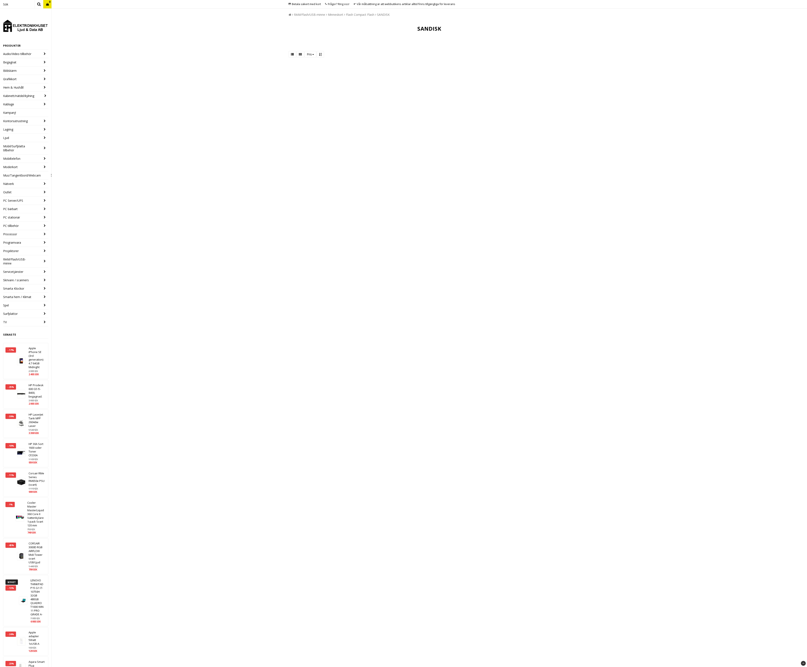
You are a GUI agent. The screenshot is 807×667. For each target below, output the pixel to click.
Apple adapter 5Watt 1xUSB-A (34, 638)
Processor (10, 234)
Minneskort (335, 15)
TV (5, 322)
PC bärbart (10, 209)
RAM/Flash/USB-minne (14, 261)
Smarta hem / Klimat (17, 297)
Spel (6, 305)
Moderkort (10, 167)
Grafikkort (10, 79)
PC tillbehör (11, 226)
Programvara (12, 243)
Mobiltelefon (11, 159)
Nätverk (8, 184)
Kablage (8, 104)
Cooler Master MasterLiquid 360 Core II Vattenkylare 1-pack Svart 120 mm (35, 514)
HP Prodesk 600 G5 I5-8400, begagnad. (36, 390)
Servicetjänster (13, 272)
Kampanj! (9, 113)
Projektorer (11, 251)
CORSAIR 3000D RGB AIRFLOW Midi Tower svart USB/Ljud (35, 552)
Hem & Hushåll (13, 87)
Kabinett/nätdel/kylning (18, 96)
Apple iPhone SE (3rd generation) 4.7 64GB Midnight (36, 357)
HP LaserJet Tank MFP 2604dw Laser (36, 420)
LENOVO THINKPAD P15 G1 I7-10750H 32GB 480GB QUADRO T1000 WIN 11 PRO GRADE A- (37, 597)
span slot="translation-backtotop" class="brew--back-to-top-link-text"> (803, 663)
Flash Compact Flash (360, 15)
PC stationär (11, 217)
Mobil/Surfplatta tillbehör (14, 148)
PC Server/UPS (13, 201)
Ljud (6, 138)
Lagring (8, 129)
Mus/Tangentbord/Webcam (22, 175)
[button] (47, 4)
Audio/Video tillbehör (17, 54)
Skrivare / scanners (16, 280)
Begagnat (9, 62)
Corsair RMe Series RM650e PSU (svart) (37, 479)
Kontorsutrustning (15, 121)
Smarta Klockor (13, 288)
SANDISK (383, 15)
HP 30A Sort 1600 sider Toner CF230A (36, 449)
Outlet (7, 192)
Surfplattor (10, 314)
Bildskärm (10, 71)
